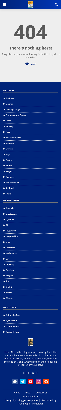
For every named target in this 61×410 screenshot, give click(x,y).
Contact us (41, 392)
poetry (9, 160)
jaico (8, 242)
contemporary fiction (16, 115)
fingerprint (11, 230)
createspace (11, 213)
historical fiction (13, 137)
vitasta (9, 292)
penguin (10, 275)
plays (8, 154)
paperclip (10, 264)
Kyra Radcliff (11, 320)
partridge (10, 270)
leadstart (10, 247)
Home (32, 64)
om (7, 258)
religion (9, 171)
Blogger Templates (28, 400)
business (10, 98)
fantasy (9, 126)
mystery (9, 148)
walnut (9, 298)
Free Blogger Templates (30, 403)
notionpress (11, 253)
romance (10, 176)
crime (8, 120)
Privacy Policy (30, 396)
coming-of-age (13, 109)
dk (7, 225)
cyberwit (10, 219)
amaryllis (10, 208)
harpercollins (12, 236)
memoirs (10, 143)
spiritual (10, 188)
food (8, 131)
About (28, 392)
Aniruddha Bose (13, 315)
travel (8, 193)
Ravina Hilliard (12, 331)
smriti (8, 281)
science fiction (13, 182)
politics (9, 165)
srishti (9, 287)
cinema (9, 103)
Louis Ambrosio (13, 326)
